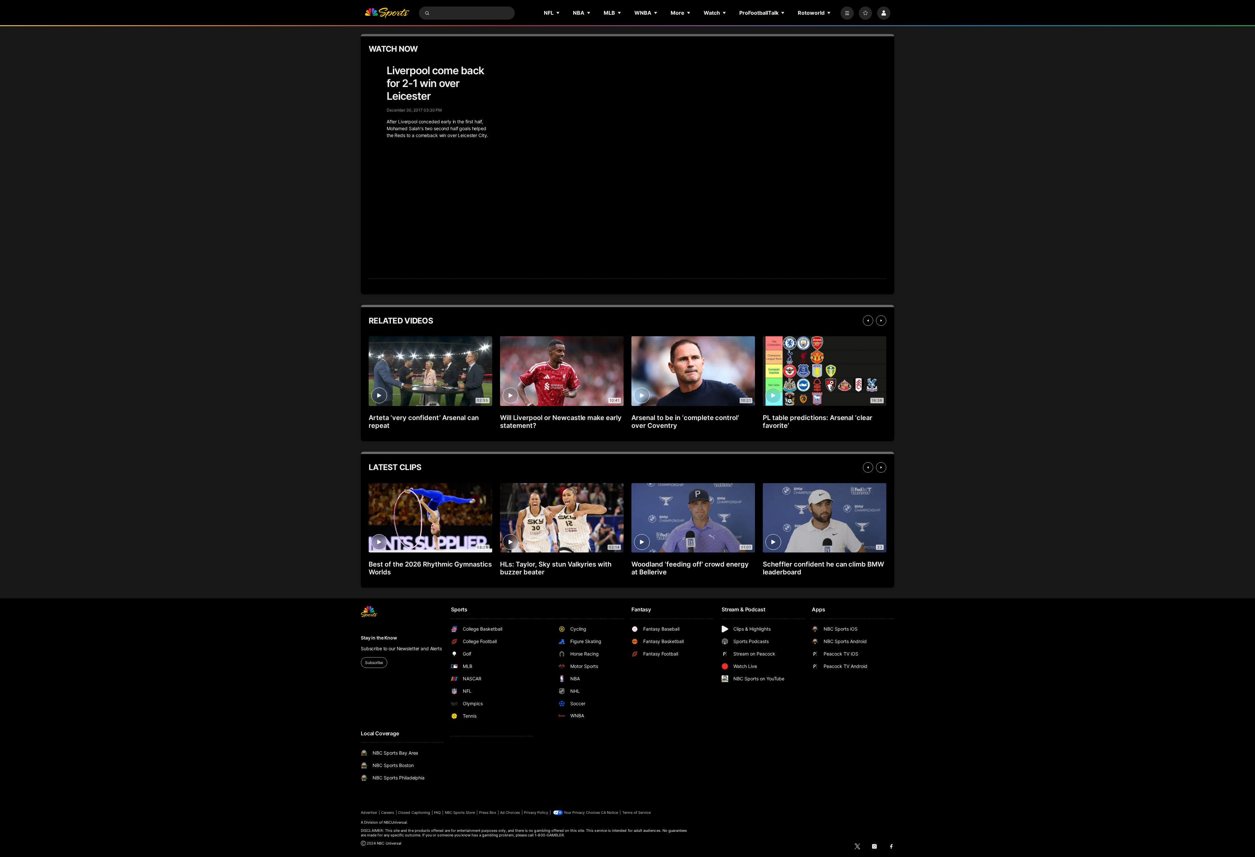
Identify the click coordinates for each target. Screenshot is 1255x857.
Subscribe (374, 662)
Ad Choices (510, 812)
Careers (387, 812)
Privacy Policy (536, 812)
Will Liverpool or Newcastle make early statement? (561, 421)
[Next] (881, 320)
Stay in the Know (379, 637)
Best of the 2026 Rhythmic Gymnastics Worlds (430, 568)
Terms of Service (636, 812)
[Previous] (868, 320)
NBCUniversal (395, 822)
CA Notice (609, 812)
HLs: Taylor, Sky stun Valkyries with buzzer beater (555, 568)
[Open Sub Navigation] (558, 12)
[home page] (387, 13)
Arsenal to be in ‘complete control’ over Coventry (685, 421)
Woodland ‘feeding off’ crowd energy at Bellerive (690, 568)
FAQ (437, 812)
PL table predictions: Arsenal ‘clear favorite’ (817, 421)
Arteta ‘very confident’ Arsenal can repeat (424, 421)
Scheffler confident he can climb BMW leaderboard (823, 568)
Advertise (369, 812)
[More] (847, 13)
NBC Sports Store (460, 812)
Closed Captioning (414, 812)
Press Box (487, 812)
